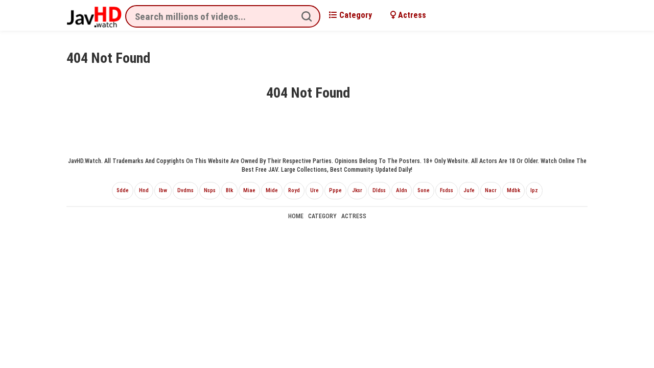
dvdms (185, 190)
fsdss (446, 190)
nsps (210, 190)
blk (229, 190)
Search (306, 16)
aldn (401, 190)
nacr (491, 190)
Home (295, 216)
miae (249, 190)
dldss (379, 190)
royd (294, 190)
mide (272, 190)
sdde (122, 190)
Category (354, 15)
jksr (357, 190)
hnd (144, 190)
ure (314, 190)
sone (423, 190)
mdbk (513, 190)
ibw (163, 190)
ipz (534, 190)
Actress (411, 15)
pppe (335, 190)
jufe (469, 190)
